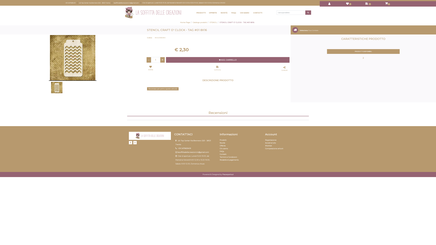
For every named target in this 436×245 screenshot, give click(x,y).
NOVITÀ (224, 13)
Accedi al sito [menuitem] (270, 143)
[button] (308, 12)
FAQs (233, 13)
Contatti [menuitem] (223, 154)
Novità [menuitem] (222, 143)
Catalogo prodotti (200, 22)
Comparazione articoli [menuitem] (274, 149)
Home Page (185, 22)
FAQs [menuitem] (222, 151)
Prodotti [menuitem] (223, 140)
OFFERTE (213, 13)
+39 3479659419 (70, 3)
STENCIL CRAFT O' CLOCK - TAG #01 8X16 (237, 22)
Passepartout (228, 174)
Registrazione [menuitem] (270, 140)
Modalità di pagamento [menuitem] (229, 160)
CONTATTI (257, 13)
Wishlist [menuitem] (268, 146)
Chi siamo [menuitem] (224, 149)
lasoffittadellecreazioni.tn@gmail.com (126, 3)
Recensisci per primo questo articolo (162, 89)
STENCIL (213, 22)
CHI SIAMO (244, 13)
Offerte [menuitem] (223, 146)
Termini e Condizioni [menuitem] (228, 157)
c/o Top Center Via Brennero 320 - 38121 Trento (94, 3)
